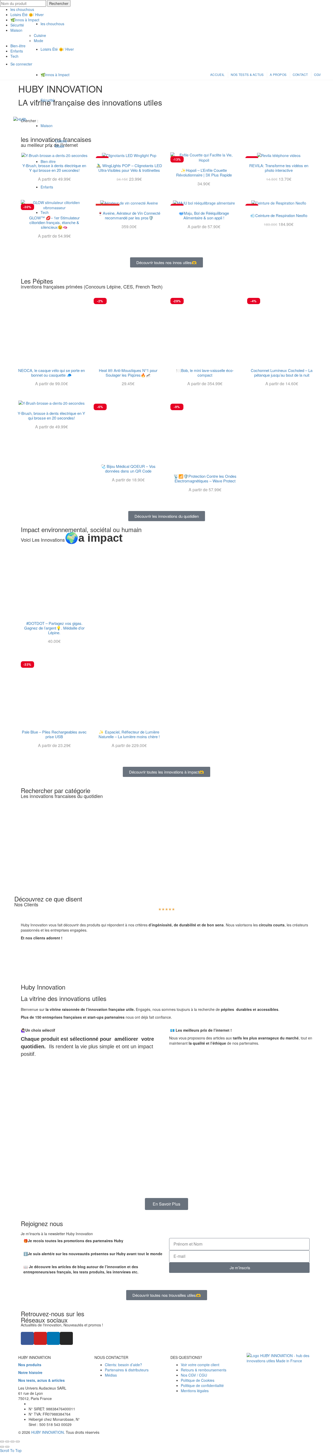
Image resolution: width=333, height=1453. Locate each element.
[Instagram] (66, 1338)
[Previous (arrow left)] (2, 1447)
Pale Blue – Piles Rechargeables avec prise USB (54, 734)
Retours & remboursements (203, 1369)
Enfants (47, 186)
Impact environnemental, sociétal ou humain (81, 529)
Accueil (217, 74)
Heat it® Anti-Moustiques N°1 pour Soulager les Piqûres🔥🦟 (128, 372)
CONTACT (300, 74)
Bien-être (48, 161)
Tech (45, 212)
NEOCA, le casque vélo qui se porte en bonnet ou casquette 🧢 (51, 372)
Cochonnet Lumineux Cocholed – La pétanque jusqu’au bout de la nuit (281, 372)
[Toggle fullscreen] (12, 1441)
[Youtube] (40, 1338)
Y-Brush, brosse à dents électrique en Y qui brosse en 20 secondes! (51, 415)
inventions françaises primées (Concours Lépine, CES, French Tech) (92, 286)
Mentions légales (195, 1390)
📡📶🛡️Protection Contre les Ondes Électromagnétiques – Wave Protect (205, 478)
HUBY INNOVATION (47, 1432)
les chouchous (22, 9)
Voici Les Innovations (72, 539)
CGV (317, 74)
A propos (278, 74)
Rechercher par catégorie (55, 790)
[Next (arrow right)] (7, 1447)
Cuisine (61, 140)
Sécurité (47, 100)
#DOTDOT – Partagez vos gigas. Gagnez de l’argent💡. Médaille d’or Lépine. (54, 628)
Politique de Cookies (197, 1380)
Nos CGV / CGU (194, 1375)
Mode (59, 146)
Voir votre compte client (200, 1364)
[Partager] (7, 1441)
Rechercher (58, 3)
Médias (111, 1375)
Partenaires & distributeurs (127, 1369)
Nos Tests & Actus (247, 74)
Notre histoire (30, 1372)
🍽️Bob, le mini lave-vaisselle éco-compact (205, 372)
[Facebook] (27, 1338)
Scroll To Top (11, 1450)
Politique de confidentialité (202, 1385)
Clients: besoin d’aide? (123, 1364)
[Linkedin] (53, 1338)
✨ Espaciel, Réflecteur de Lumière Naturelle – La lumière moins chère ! (129, 734)
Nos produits (29, 1364)
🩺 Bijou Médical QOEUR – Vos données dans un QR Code (128, 468)
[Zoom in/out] (18, 1441)
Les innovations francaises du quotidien (62, 796)
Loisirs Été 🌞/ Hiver (57, 49)
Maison (47, 125)
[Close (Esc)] (2, 1441)
